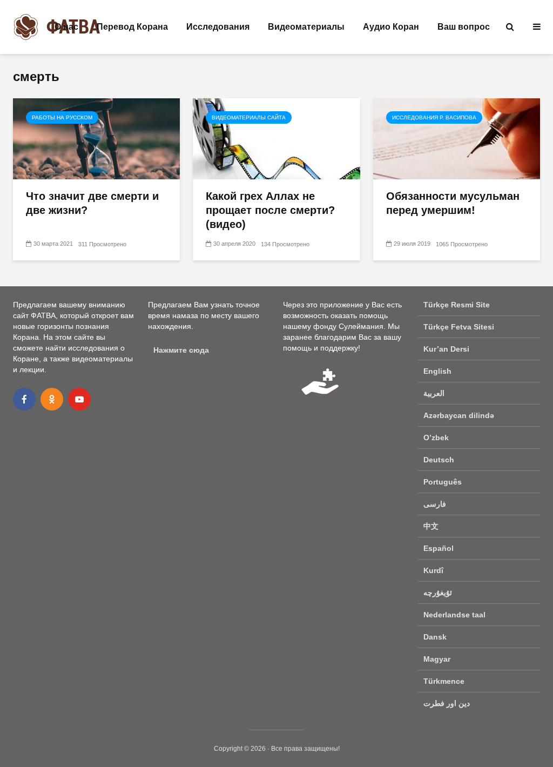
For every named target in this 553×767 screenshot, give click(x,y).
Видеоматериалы (306, 26)
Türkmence (443, 681)
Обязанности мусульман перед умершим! (453, 203)
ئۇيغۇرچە (437, 592)
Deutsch (438, 459)
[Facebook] (24, 399)
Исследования (217, 26)
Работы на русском (62, 117)
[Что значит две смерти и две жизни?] (96, 138)
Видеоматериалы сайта (249, 117)
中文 (431, 526)
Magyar (436, 659)
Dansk (435, 637)
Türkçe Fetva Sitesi (458, 326)
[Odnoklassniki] (52, 399)
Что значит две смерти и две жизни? (92, 203)
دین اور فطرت (446, 703)
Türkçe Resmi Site (456, 304)
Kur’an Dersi (446, 349)
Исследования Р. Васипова (434, 117)
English (437, 371)
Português (442, 481)
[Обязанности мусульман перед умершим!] (456, 138)
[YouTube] (79, 399)
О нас (66, 26)
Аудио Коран (391, 26)
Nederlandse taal (454, 614)
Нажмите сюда (181, 350)
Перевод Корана (132, 26)
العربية (433, 393)
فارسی (434, 504)
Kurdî (433, 570)
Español (438, 548)
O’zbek (436, 437)
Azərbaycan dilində (458, 415)
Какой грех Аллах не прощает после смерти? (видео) (270, 210)
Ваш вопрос (463, 26)
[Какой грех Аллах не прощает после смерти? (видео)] (276, 138)
